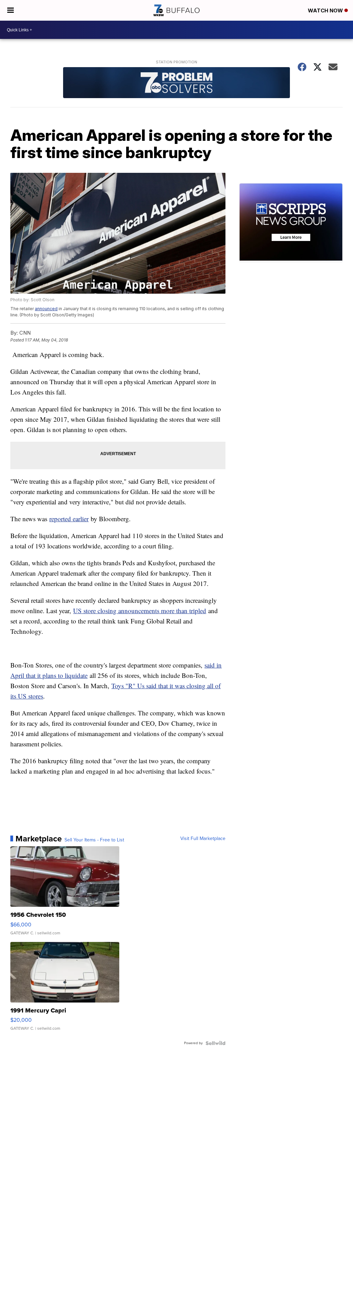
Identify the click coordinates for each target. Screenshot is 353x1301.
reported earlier (69, 518)
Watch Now (326, 10)
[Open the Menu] (10, 10)
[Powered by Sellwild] (215, 1043)
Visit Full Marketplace (202, 838)
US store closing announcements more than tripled (139, 610)
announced (46, 308)
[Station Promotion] (176, 83)
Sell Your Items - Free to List (94, 840)
